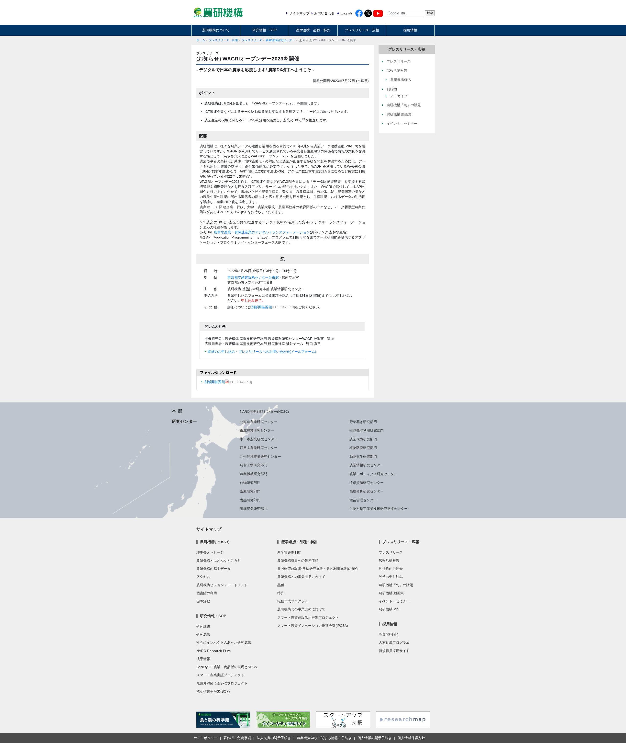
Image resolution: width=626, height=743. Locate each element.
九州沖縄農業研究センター (260, 456)
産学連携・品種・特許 (313, 30)
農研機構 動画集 (391, 593)
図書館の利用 (206, 593)
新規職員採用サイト (394, 651)
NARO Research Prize (213, 651)
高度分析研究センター (366, 491)
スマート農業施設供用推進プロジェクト (308, 617)
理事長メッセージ (210, 552)
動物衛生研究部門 (363, 456)
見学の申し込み (391, 577)
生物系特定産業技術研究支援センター (378, 509)
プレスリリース (252, 40)
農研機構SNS (389, 609)
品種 (280, 585)
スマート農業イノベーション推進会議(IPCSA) (312, 626)
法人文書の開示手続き (274, 738)
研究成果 (203, 634)
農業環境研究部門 (363, 439)
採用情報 (410, 30)
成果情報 (203, 659)
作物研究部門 (250, 483)
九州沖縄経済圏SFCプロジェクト (222, 683)
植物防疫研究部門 (363, 448)
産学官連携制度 (289, 552)
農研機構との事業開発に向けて (301, 577)
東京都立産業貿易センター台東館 (253, 277)
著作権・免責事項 (237, 738)
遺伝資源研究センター (366, 483)
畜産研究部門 (250, 491)
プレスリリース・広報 (362, 30)
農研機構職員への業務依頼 (297, 560)
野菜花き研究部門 (363, 422)
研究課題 (203, 626)
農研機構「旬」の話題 (396, 585)
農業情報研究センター (280, 40)
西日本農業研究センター (259, 448)
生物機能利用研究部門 (366, 430)
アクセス (203, 577)
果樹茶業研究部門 (253, 509)
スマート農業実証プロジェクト (220, 675)
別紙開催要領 (261, 307)
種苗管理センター (363, 500)
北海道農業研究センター (259, 422)
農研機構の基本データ (213, 569)
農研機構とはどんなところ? (217, 560)
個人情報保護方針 (411, 738)
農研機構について (216, 30)
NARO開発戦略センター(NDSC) (264, 411)
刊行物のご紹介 (391, 569)
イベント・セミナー (394, 601)
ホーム (200, 40)
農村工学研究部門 (253, 465)
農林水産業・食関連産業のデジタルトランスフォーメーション (262, 232)
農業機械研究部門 (253, 474)
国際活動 (203, 601)
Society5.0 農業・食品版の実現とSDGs (226, 667)
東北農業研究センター (257, 430)
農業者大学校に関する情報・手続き (324, 738)
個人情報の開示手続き (375, 738)
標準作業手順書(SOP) (213, 691)
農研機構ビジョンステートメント (222, 585)
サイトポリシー (206, 738)
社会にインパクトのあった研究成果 (223, 642)
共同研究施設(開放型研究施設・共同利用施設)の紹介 (317, 569)
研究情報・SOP (264, 30)
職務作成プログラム (292, 601)
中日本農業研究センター (259, 439)
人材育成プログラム (394, 642)
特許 (280, 593)
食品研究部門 (250, 500)
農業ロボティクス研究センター (373, 474)
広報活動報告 (389, 560)
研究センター (184, 421)
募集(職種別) (388, 634)
